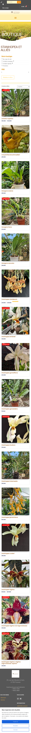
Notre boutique (7, 56)
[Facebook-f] (18, 699)
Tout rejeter (15, 729)
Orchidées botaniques (8, 61)
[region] (15, 720)
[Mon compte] (3, 4)
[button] (15, 17)
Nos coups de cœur (7, 59)
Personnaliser (15, 725)
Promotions (5, 66)
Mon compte (5, 8)
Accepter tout (15, 721)
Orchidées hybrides (7, 63)
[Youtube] (21, 699)
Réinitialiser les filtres (8, 77)
